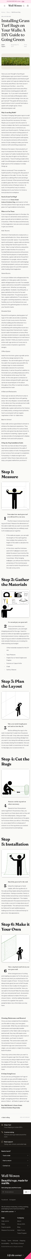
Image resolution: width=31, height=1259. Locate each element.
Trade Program (22, 1233)
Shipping (22, 1240)
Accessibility (5, 1243)
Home (3, 12)
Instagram (12, 1200)
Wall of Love (21, 1230)
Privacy (3, 1240)
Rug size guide (6, 1227)
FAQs (3, 1224)
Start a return (7, 1160)
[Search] (23, 6)
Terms (9, 1240)
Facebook (4, 1200)
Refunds (15, 1240)
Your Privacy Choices (17, 1243)
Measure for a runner (7, 1230)
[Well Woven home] (15, 6)
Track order (6, 1155)
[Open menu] (4, 6)
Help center (5, 1221)
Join (26, 1192)
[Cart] (28, 6)
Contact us (6, 1166)
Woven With (21, 1224)
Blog (8, 12)
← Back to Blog (5, 1117)
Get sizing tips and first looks (11, 1188)
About (19, 1221)
